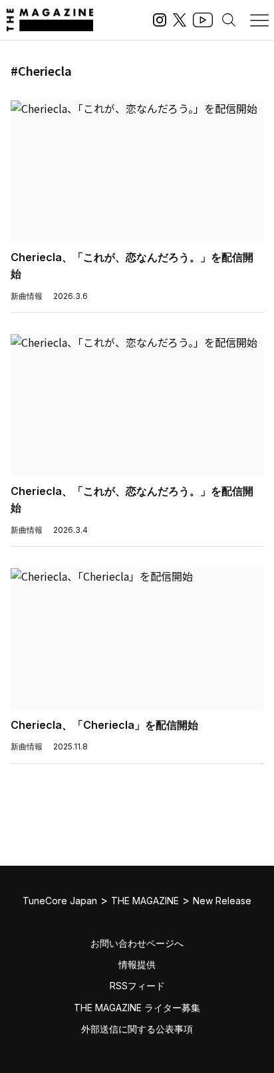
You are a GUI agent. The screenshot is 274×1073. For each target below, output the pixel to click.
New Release (222, 900)
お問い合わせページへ (137, 943)
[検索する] (228, 20)
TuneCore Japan (60, 900)
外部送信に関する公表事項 (137, 1028)
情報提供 (137, 964)
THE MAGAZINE (145, 900)
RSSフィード (137, 985)
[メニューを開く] (259, 20)
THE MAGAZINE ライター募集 (137, 1007)
